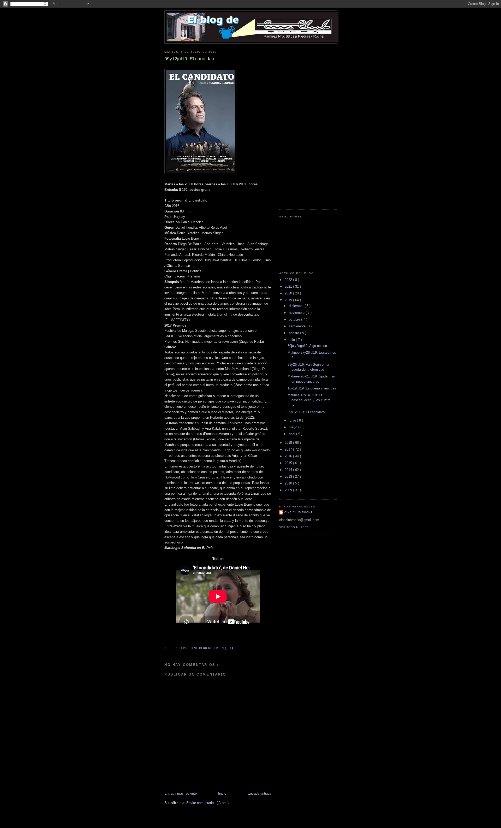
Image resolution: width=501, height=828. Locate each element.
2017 (289, 449)
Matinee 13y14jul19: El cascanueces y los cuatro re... (309, 400)
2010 (289, 483)
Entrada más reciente (180, 793)
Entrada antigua (259, 793)
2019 (289, 300)
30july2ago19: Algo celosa (307, 346)
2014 (289, 470)
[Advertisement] (300, 124)
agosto (294, 333)
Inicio (222, 793)
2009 (289, 490)
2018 (289, 443)
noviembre (297, 313)
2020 (289, 293)
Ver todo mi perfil (295, 527)
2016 (289, 456)
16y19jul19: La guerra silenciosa (312, 388)
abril (292, 434)
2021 (289, 286)
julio (292, 340)
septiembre (298, 326)
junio (293, 420)
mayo (293, 427)
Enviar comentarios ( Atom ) (207, 803)
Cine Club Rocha (298, 512)
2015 (289, 463)
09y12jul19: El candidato (306, 412)
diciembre (297, 306)
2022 (289, 280)
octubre (295, 319)
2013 (289, 476)
